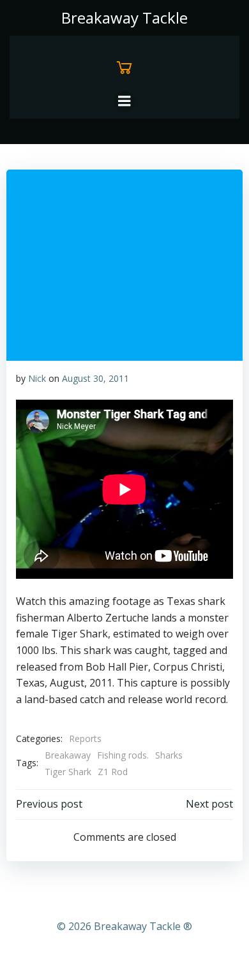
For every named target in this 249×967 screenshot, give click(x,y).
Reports (85, 738)
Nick (37, 378)
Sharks (169, 755)
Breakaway (68, 755)
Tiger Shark (68, 772)
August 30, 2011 (95, 378)
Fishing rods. (123, 755)
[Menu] (124, 101)
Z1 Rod (113, 772)
